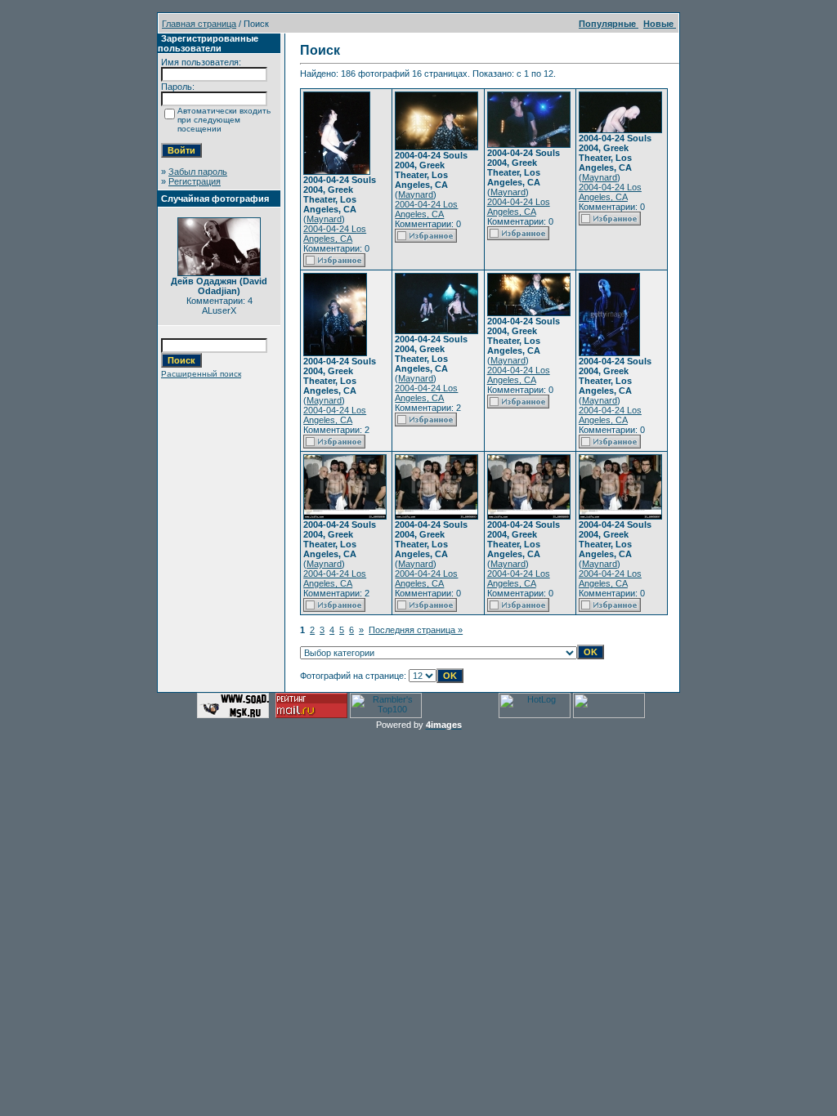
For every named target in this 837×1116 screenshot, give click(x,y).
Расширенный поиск (201, 373)
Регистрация (194, 181)
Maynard (324, 219)
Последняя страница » (416, 630)
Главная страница (199, 24)
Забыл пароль (197, 171)
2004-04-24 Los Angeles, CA (334, 233)
